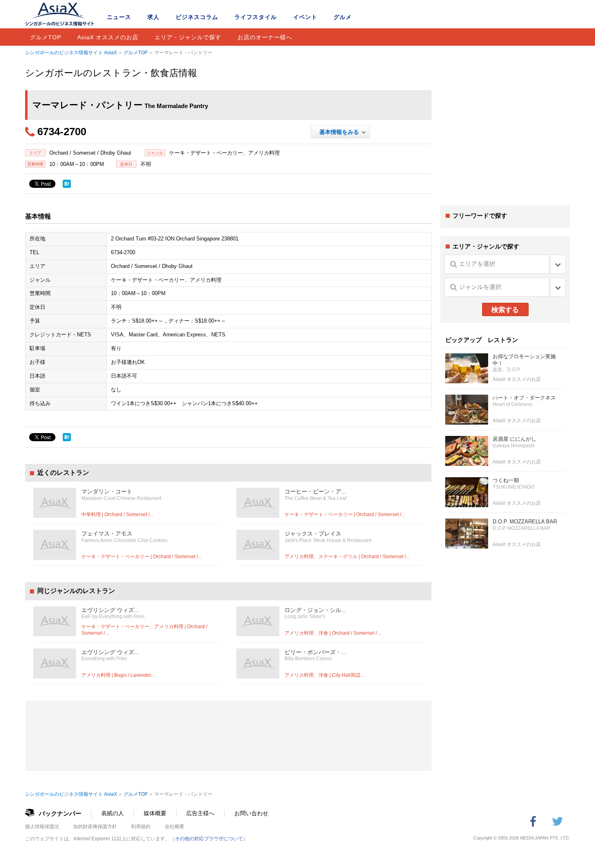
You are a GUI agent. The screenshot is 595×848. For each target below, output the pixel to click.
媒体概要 (155, 813)
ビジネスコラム (197, 17)
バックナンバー (60, 813)
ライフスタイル (255, 17)
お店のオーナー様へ (265, 37)
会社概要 (174, 826)
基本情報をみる (340, 132)
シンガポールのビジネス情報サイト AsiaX (71, 52)
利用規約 (141, 826)
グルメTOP (45, 37)
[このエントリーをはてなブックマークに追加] (67, 184)
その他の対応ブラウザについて (209, 839)
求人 (153, 17)
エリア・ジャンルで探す (188, 37)
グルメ (343, 17)
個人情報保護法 (42, 826)
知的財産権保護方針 (95, 826)
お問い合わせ (251, 813)
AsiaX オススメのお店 (107, 37)
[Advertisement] (505, 136)
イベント (305, 17)
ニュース (119, 17)
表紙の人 (112, 813)
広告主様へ (200, 813)
